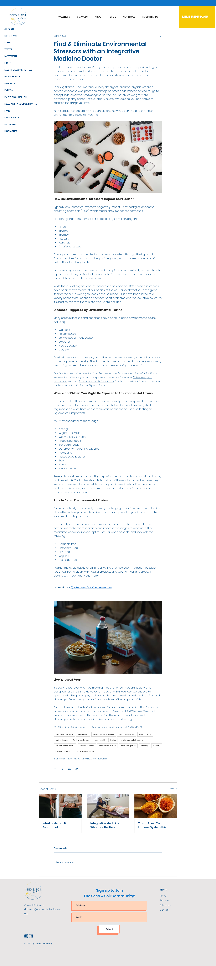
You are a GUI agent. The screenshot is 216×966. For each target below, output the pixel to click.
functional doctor (126, 734)
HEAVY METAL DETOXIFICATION (81, 758)
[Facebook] (31, 936)
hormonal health (86, 746)
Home (163, 895)
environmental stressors (132, 740)
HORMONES (59, 758)
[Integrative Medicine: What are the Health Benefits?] (108, 806)
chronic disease (63, 751)
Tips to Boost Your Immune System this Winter (152, 825)
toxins (113, 740)
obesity (156, 746)
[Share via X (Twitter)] (62, 769)
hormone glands (128, 746)
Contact (164, 909)
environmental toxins (65, 746)
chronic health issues (84, 751)
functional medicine (64, 734)
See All (173, 788)
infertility (144, 746)
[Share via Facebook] (55, 769)
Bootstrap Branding (43, 943)
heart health (99, 740)
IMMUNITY (102, 758)
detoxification (145, 734)
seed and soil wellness (103, 734)
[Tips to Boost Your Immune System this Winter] (155, 806)
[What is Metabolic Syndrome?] (60, 806)
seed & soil (83, 734)
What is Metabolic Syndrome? (55, 825)
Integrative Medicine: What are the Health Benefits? (105, 825)
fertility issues (62, 740)
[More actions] (160, 36)
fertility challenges (81, 740)
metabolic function (107, 746)
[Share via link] (76, 769)
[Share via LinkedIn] (69, 769)
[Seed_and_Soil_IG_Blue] (26, 936)
